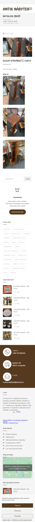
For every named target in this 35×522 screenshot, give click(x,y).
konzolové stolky (19, 238)
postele (23, 251)
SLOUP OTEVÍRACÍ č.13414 (17, 60)
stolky (22, 264)
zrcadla (13, 272)
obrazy (17, 246)
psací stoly (22, 255)
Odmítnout (17, 511)
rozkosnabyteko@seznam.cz (13, 382)
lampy (14, 242)
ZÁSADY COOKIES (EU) (10, 423)
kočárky (27, 233)
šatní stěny (8, 259)
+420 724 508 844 (18, 353)
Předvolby (17, 516)
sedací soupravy (20, 259)
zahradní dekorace (18, 268)
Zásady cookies (7, 520)
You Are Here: (7, 19)
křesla (6, 242)
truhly (6, 268)
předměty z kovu (10, 255)
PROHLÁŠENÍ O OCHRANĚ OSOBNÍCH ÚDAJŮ (15, 421)
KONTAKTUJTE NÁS (17, 212)
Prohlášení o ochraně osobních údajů (22, 520)
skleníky (7, 264)
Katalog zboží (11, 16)
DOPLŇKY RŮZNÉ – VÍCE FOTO (21, 287)
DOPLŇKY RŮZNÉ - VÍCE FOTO (21, 490)
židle (5, 272)
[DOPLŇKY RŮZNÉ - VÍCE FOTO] (7, 492)
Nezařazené (8, 246)
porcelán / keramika (11, 251)
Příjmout (17, 505)
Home (5, 21)
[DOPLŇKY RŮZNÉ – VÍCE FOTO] (7, 289)
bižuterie (7, 229)
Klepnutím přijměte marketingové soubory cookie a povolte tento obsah (17, 467)
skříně (15, 264)
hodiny (6, 233)
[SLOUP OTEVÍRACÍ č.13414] (17, 47)
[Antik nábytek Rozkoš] (16, 8)
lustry (21, 242)
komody (7, 238)
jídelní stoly (16, 233)
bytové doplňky (18, 229)
